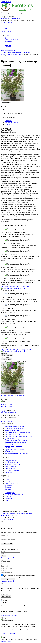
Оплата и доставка (11, 39)
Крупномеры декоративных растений (18, 432)
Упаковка (8, 41)
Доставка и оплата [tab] (11, 123)
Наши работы (10, 472)
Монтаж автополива (12, 464)
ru (5, 26)
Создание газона (11, 461)
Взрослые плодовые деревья (15, 428)
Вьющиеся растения (12, 430)
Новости (8, 43)
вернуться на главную (9, 615)
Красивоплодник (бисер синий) (12, 395)
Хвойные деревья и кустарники (16, 453)
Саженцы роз (10, 444)
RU (10, 641)
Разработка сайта (7, 519)
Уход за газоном (10, 466)
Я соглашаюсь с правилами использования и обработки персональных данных (18, 576)
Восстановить (6, 596)
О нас (7, 35)
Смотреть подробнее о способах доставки (16, 349)
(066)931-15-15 (17, 19)
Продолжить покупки (9, 633)
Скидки (8, 45)
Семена (7, 448)
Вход (3, 556)
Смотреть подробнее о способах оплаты (15, 286)
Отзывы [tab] (8, 124)
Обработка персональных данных (16, 514)
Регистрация (17, 558)
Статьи (7, 500)
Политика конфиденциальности (12, 513)
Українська (5, 641)
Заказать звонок (6, 22)
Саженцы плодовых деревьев (15, 442)
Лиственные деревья (12, 434)
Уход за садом (10, 468)
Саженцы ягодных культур (14, 446)
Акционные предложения (14, 427)
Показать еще (6, 359)
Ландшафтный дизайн (13, 462)
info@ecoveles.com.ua (8, 412)
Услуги (7, 37)
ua (6, 28)
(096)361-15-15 (6, 19)
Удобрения (9, 451)
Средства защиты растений (15, 450)
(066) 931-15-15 (6, 406)
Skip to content (6, 2)
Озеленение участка (12, 470)
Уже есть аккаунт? (7, 581)
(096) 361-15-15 (6, 404)
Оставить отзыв (7, 355)
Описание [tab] (8, 121)
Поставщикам (10, 493)
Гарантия (8, 498)
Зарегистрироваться (8, 579)
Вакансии (8, 496)
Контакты (8, 47)
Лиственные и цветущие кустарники (18, 436)
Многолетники (10, 438)
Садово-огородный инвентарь (16, 440)
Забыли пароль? (6, 558)
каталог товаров (6, 32)
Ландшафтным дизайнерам (14, 495)
